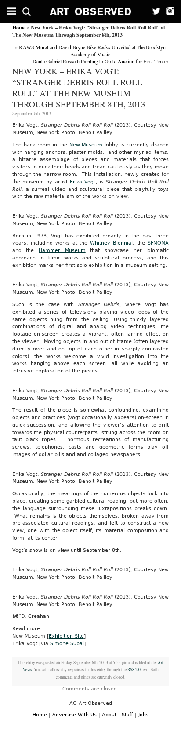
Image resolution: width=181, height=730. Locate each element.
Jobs (143, 715)
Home (18, 27)
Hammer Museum (62, 250)
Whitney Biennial (111, 243)
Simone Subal (67, 643)
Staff (127, 715)
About (109, 715)
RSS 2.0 (134, 669)
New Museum (86, 145)
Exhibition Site (66, 636)
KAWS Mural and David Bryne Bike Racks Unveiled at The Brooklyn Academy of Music (92, 51)
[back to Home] (91, 11)
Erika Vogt (82, 182)
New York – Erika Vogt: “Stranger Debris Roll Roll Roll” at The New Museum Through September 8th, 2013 (78, 88)
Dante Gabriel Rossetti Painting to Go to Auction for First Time (99, 61)
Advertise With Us (74, 715)
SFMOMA (158, 243)
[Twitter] (153, 11)
